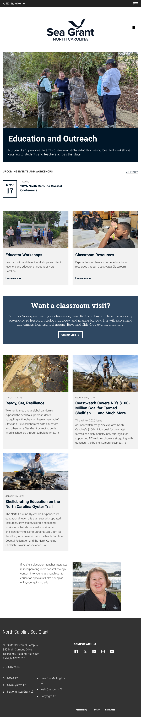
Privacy (96, 710)
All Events (132, 171)
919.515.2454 (11, 667)
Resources (110, 710)
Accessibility (81, 710)
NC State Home (15, 3)
